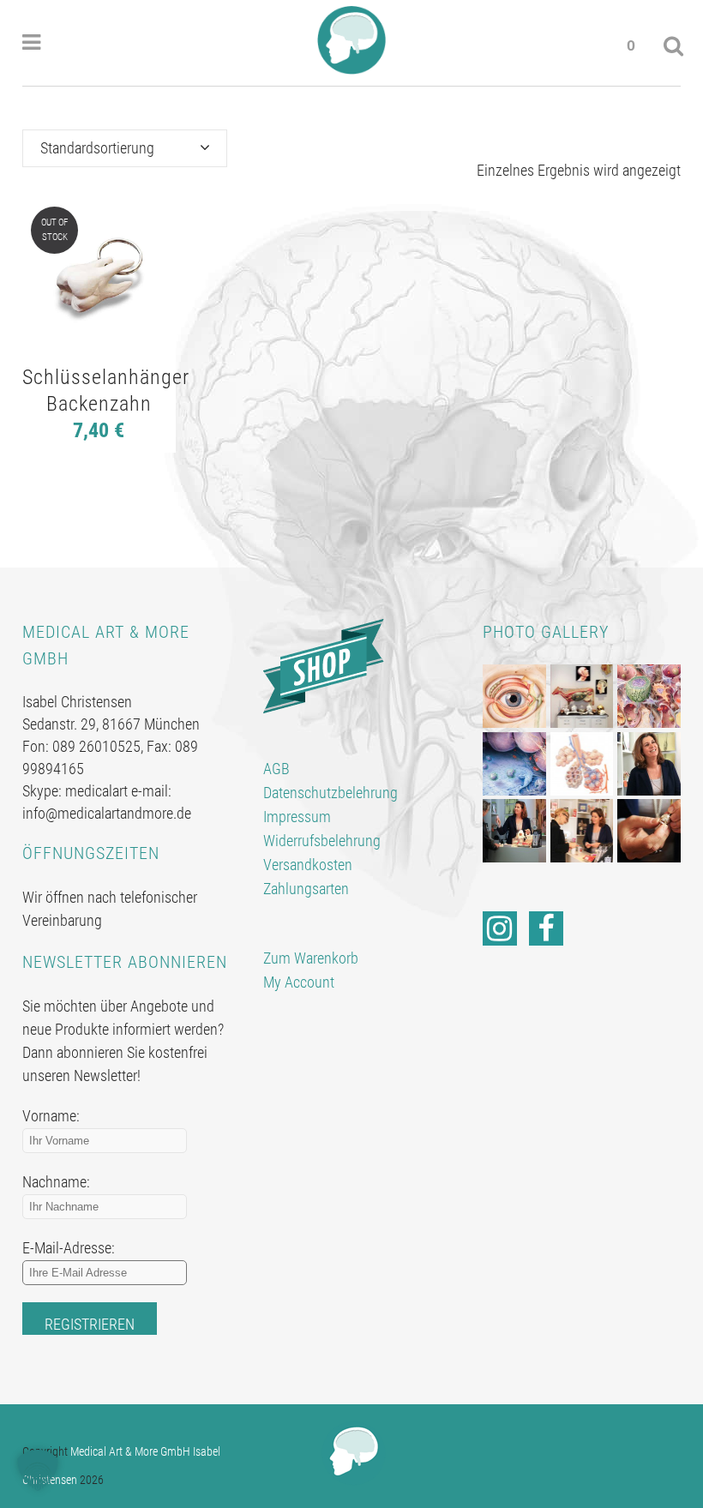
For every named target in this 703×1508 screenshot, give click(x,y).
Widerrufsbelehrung (322, 841)
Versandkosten (307, 865)
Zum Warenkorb (310, 958)
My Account (298, 982)
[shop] (323, 665)
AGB (276, 769)
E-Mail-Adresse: (68, 1248)
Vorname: (51, 1116)
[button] (37, 1470)
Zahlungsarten (306, 889)
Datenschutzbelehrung (330, 793)
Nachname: (56, 1182)
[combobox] (124, 148)
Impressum (297, 817)
